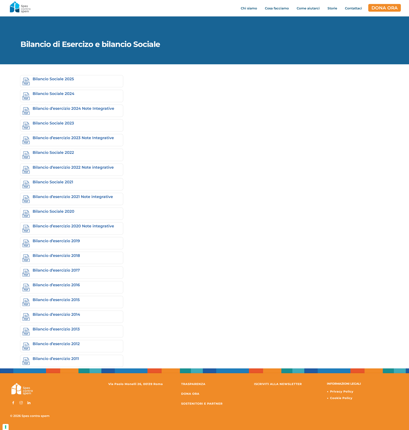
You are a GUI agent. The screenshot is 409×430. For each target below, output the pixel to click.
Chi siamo (249, 8)
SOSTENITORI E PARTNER (202, 403)
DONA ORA (384, 8)
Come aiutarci (308, 8)
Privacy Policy (341, 391)
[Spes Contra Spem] (22, 395)
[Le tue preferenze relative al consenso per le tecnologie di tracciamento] (6, 427)
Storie (332, 8)
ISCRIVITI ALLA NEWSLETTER (278, 384)
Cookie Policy (341, 398)
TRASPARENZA (193, 384)
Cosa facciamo (277, 8)
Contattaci (353, 8)
